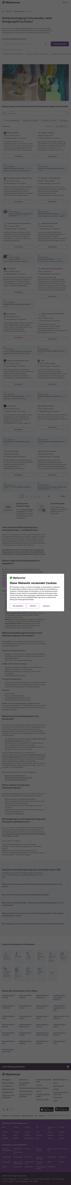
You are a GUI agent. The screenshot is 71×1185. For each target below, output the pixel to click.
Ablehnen (33, 606)
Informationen (31, 595)
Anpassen (46, 606)
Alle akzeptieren (18, 606)
